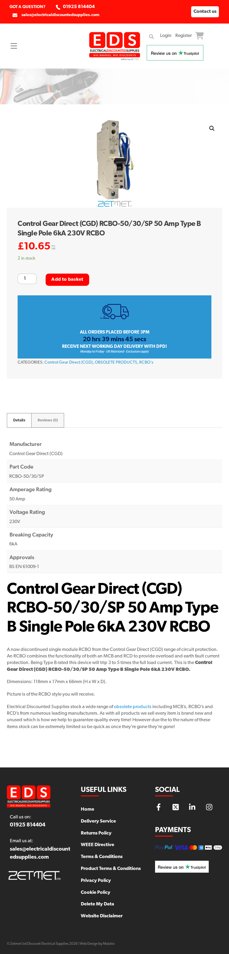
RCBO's (146, 362)
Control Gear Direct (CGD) (68, 362)
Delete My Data (97, 904)
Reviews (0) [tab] (48, 420)
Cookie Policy (95, 892)
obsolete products (132, 707)
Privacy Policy (96, 880)
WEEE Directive (97, 845)
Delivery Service (98, 821)
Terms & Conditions (102, 856)
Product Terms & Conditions (111, 868)
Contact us (205, 11)
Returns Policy (96, 833)
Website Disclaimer (102, 916)
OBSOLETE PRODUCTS (116, 362)
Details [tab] (19, 420)
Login (165, 35)
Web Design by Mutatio (97, 944)
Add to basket (67, 279)
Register (183, 35)
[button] (212, 128)
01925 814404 (79, 6)
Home (87, 809)
